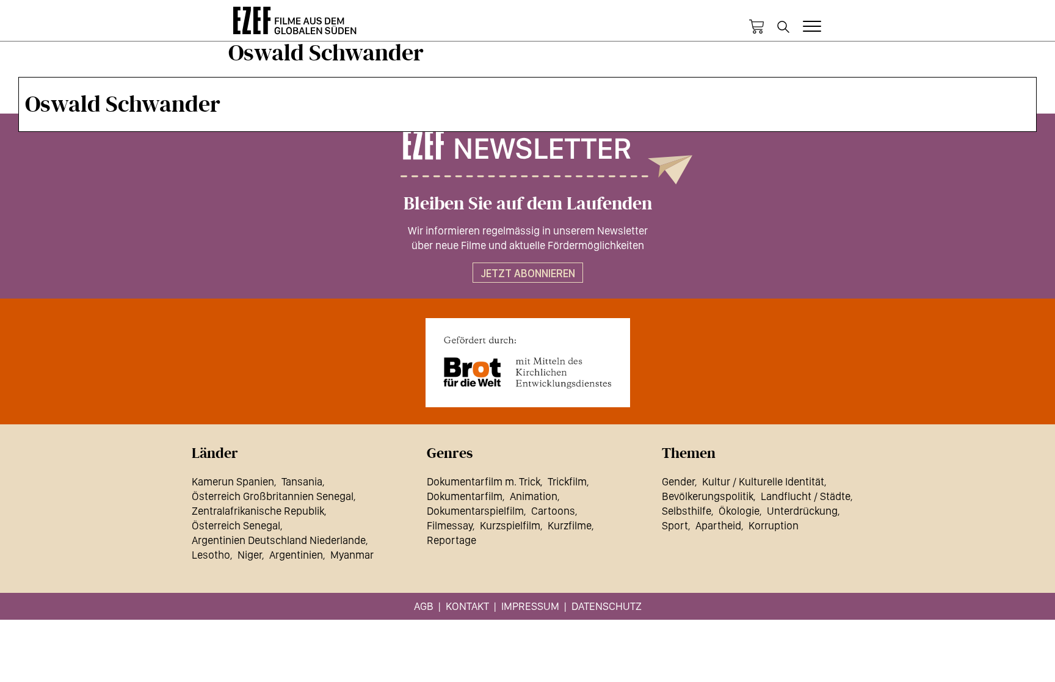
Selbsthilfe (686, 510)
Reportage (451, 540)
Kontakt (467, 606)
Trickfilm (567, 481)
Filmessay (450, 525)
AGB (423, 606)
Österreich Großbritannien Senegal (272, 496)
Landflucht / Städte (805, 496)
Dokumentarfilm (464, 496)
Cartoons (553, 510)
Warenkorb (756, 27)
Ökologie (739, 510)
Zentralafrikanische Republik (258, 510)
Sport (675, 525)
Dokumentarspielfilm (475, 510)
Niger (249, 554)
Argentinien (296, 554)
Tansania (301, 481)
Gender (678, 481)
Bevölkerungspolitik (707, 496)
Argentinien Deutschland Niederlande (279, 540)
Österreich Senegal (236, 525)
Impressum (530, 606)
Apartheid (718, 525)
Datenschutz (606, 606)
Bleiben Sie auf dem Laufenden (528, 204)
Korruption (774, 525)
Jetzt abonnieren (527, 273)
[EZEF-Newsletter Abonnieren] (527, 156)
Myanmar (352, 554)
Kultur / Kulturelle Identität (763, 481)
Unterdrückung (802, 510)
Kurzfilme (570, 525)
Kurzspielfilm (510, 525)
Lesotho (211, 554)
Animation (533, 496)
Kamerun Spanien (233, 481)
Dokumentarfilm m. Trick (483, 481)
